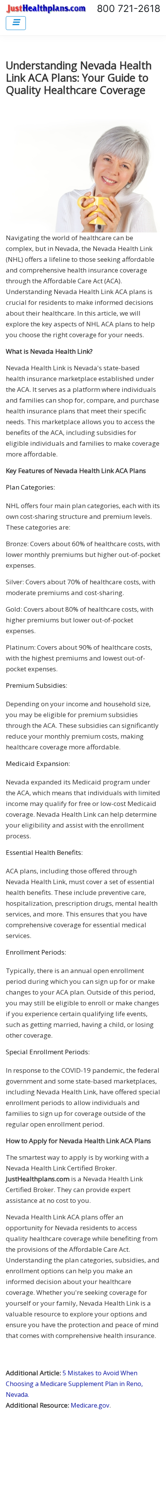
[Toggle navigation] (16, 23)
